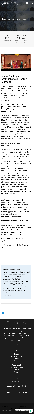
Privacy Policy (18, 410)
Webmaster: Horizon (7, 410)
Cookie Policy (27, 410)
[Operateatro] (10, 3)
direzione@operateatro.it (16, 386)
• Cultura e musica (16, 356)
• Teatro (16, 361)
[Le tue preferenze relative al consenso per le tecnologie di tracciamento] (31, 411)
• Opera (16, 359)
